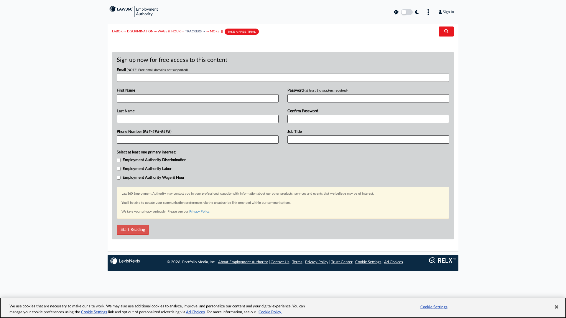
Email (152, 70)
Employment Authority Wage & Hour (154, 178)
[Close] (556, 307)
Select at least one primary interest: (146, 152)
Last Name (126, 111)
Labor (117, 31)
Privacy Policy (199, 211)
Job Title (294, 132)
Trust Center (342, 262)
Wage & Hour (169, 31)
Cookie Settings (368, 262)
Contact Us (280, 262)
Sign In (448, 12)
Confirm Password (302, 111)
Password (317, 90)
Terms (297, 262)
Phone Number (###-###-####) (144, 132)
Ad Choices (393, 262)
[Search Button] (446, 31)
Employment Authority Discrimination (154, 160)
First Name (126, 90)
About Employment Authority (243, 262)
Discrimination (140, 31)
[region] (283, 308)
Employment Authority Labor (147, 169)
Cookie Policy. (270, 312)
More (214, 31)
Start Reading (133, 230)
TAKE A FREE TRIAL (242, 31)
